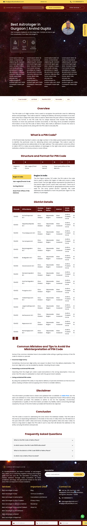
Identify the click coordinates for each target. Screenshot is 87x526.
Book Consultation (55, 8)
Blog (32, 490)
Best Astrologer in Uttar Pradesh (13, 500)
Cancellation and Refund (39, 497)
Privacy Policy (35, 500)
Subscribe (79, 474)
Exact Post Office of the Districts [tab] (21, 192)
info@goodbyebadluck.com (68, 503)
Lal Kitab (26, 99)
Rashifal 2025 (38, 99)
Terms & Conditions (37, 494)
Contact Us (65, 486)
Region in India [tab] (18, 177)
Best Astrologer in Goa (9, 494)
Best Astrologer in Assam (10, 514)
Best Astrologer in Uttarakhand (12, 511)
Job (60, 99)
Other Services (74, 8)
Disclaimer (34, 504)
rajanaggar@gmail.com (69, 501)
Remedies (51, 99)
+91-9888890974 (67, 498)
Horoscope (70, 99)
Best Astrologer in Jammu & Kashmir (14, 504)
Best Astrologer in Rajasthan (11, 517)
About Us (34, 507)
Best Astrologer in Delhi (10, 490)
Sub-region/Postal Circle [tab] (21, 181)
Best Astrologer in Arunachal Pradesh (14, 507)
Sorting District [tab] (18, 186)
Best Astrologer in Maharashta (12, 497)
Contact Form (85, 30)
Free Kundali (14, 99)
